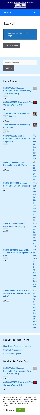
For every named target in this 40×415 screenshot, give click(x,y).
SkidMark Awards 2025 (12, 350)
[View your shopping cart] (35, 12)
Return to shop (12, 46)
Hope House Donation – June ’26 (17, 346)
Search (9, 68)
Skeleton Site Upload (12, 354)
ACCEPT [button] (20, 410)
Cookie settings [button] (9, 410)
